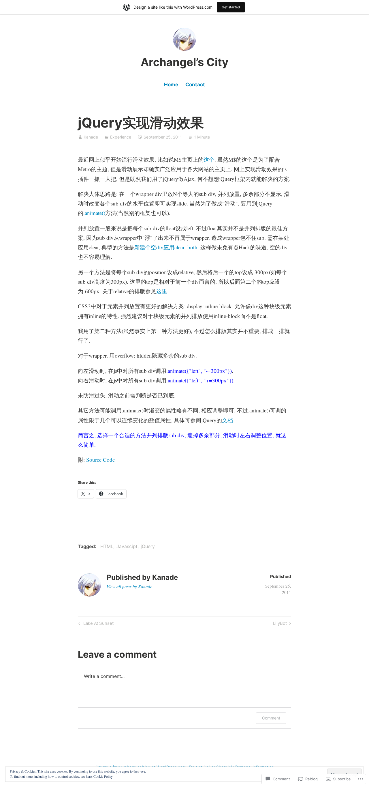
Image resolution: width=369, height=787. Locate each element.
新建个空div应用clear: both (165, 247)
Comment (271, 717)
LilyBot (280, 624)
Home (171, 84)
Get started (231, 7)
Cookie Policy (103, 776)
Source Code (100, 459)
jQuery (148, 546)
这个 (209, 159)
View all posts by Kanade (129, 586)
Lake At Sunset (95, 624)
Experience (120, 136)
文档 (227, 420)
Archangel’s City (184, 62)
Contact (195, 84)
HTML (106, 546)
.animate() (94, 212)
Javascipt (127, 546)
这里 (161, 291)
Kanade (91, 136)
